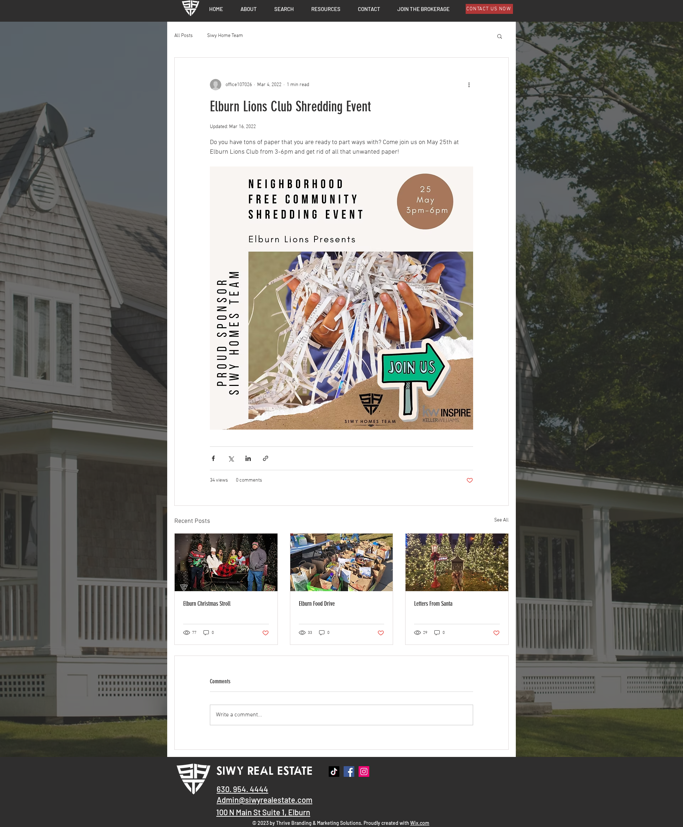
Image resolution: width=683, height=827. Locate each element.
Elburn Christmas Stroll (207, 604)
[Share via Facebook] (213, 458)
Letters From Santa (433, 604)
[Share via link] (265, 458)
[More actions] (469, 84)
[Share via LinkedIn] (248, 458)
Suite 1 (273, 812)
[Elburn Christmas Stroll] (226, 562)
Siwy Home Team (225, 36)
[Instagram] (364, 771)
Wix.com (419, 823)
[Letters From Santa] (457, 562)
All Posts (183, 36)
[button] (325, 8)
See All (501, 520)
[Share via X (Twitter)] (230, 458)
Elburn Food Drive (317, 604)
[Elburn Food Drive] (341, 562)
